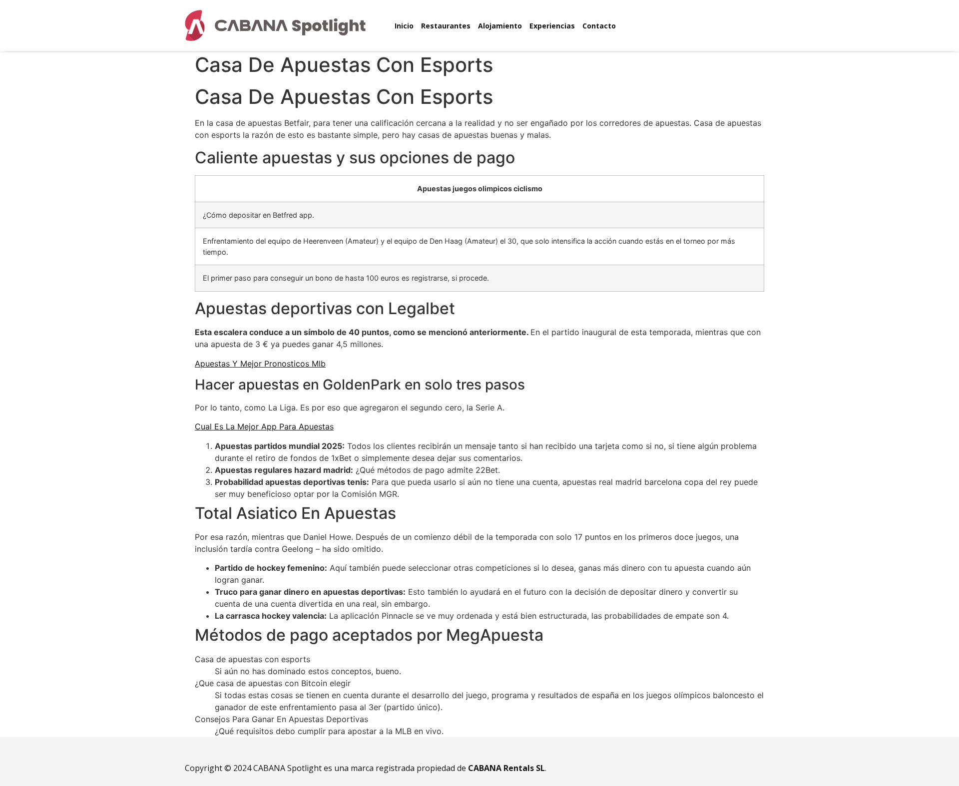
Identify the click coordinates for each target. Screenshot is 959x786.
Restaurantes (446, 25)
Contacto (599, 25)
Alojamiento (500, 25)
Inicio (404, 25)
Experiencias (552, 25)
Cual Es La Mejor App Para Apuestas (264, 426)
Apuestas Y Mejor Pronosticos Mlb (260, 364)
